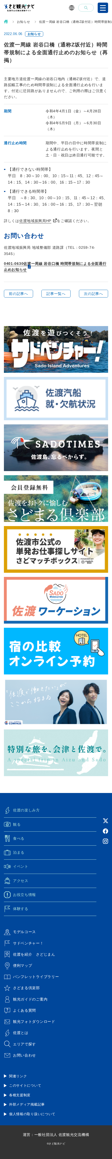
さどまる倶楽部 (26, 988)
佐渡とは (20, 1033)
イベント (20, 866)
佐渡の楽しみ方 (26, 810)
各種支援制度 (19, 1095)
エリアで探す (24, 1044)
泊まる (18, 852)
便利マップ (22, 965)
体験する (20, 909)
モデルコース (24, 932)
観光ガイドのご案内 (30, 999)
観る (17, 824)
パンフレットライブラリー (36, 977)
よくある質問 (24, 1010)
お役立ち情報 (24, 895)
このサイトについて (25, 1085)
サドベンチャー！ (28, 943)
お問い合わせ (24, 1055)
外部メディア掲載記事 (27, 1104)
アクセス (20, 881)
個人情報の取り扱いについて (32, 1114)
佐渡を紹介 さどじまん (34, 954)
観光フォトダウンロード (34, 1021)
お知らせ (23, 22)
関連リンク (18, 1076)
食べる (18, 838)
